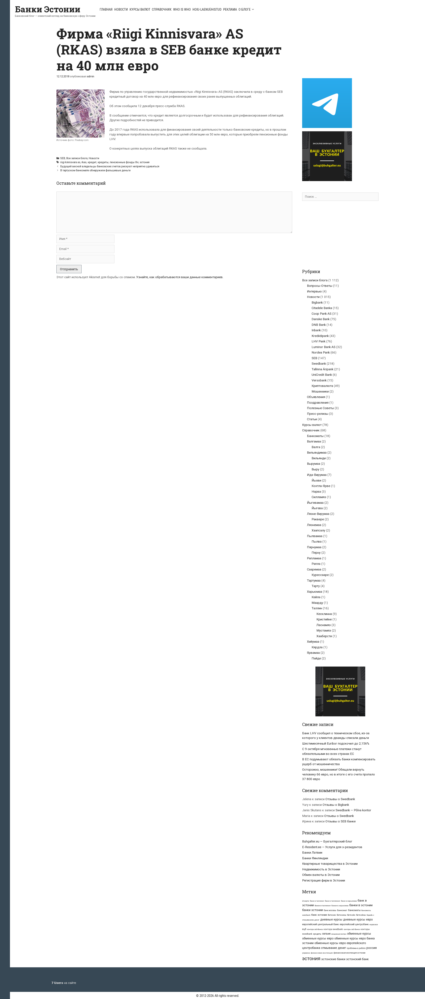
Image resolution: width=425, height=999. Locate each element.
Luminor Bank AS (323, 347)
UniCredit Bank (322, 375)
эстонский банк (357, 959)
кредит (92, 162)
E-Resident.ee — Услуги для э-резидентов (332, 847)
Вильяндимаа (317, 452)
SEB (62, 158)
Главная (106, 9)
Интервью (314, 291)
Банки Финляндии (315, 858)
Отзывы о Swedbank (340, 799)
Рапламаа (314, 558)
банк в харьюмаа (349, 901)
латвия (326, 933)
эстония (144, 162)
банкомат (342, 910)
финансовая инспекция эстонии (349, 953)
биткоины (341, 915)
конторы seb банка (352, 929)
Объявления (316, 397)
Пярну (316, 553)
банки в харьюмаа (339, 906)
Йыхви (316, 480)
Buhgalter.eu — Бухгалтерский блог (327, 841)
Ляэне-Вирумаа (318, 514)
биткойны (361, 915)
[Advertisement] (330, 48)
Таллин (317, 608)
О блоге (245, 9)
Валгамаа (314, 441)
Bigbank (317, 302)
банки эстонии (312, 910)
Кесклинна (324, 614)
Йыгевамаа (315, 503)
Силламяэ (319, 497)
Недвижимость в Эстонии (321, 869)
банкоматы (354, 910)
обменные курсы (359, 933)
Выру (315, 469)
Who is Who (182, 9)
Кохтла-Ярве (321, 486)
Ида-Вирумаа (317, 475)
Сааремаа (314, 569)
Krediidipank (320, 336)
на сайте (63, 983)
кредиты (103, 162)
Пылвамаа (314, 536)
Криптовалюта (322, 386)
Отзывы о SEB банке (340, 821)
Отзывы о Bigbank (336, 805)
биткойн (351, 915)
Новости (121, 9)
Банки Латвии (312, 852)
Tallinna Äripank (322, 369)
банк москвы (330, 910)
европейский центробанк (354, 924)
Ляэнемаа (314, 525)
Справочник (161, 9)
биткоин (332, 915)
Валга (316, 447)
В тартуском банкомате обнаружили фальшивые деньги (95, 170)
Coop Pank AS (321, 314)
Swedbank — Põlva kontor (353, 810)
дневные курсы (331, 919)
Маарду (317, 603)
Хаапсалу (318, 530)
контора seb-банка (315, 929)
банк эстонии (319, 914)
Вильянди (319, 458)
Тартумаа (314, 580)
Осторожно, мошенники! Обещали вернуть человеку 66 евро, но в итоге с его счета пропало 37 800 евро (338, 774)
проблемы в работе (356, 948)
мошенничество (338, 934)
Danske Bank (321, 319)
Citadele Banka (322, 308)
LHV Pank (318, 341)
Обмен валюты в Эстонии (321, 875)
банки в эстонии (361, 905)
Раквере (318, 519)
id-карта (305, 901)
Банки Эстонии (47, 9)
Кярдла (317, 647)
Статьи (312, 419)
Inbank (316, 330)
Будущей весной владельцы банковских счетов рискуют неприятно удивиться (109, 166)
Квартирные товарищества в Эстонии (330, 864)
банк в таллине (317, 901)
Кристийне (324, 619)
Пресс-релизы (317, 414)
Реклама (230, 9)
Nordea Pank (321, 352)
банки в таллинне (323, 905)
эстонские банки (333, 959)
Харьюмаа (314, 592)
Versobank (319, 380)
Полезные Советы (320, 408)
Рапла (316, 564)
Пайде (316, 658)
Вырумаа (313, 464)
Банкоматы (315, 436)
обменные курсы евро (318, 938)
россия (371, 948)
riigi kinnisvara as (70, 162)
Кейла (316, 597)
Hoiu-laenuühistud (206, 9)
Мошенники (320, 391)
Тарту (316, 586)
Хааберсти (324, 636)
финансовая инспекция (322, 953)
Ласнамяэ (323, 625)
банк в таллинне (332, 901)
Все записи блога (76, 158)
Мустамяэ (323, 630)
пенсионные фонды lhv (124, 162)
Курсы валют (139, 9)
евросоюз (374, 924)
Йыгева (317, 508)
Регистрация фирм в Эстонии (323, 880)
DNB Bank (319, 325)
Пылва (317, 541)
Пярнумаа (314, 547)
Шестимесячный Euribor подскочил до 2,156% (335, 743)
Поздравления (318, 402)
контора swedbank (333, 929)
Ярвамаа (313, 653)
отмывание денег (333, 948)
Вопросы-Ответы (319, 286)
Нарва (316, 491)
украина (306, 953)
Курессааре (320, 575)
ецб (304, 929)
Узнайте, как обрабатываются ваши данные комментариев (179, 277)
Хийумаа (313, 641)
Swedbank (319, 363)
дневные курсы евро (358, 919)
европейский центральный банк (320, 924)
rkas (84, 162)
